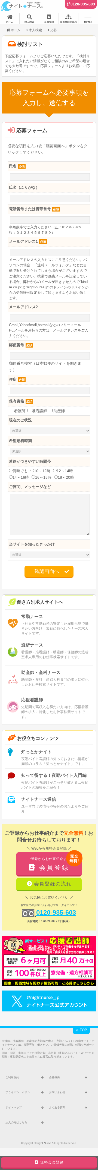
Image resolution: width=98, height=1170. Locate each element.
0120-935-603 (83, 4)
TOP (83, 1030)
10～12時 (42, 471)
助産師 (59, 411)
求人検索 (35, 30)
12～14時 (65, 471)
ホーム (15, 30)
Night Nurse (43, 1142)
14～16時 (21, 477)
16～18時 (43, 477)
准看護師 (39, 411)
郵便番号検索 (20, 363)
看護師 (20, 411)
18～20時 (66, 477)
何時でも (20, 471)
